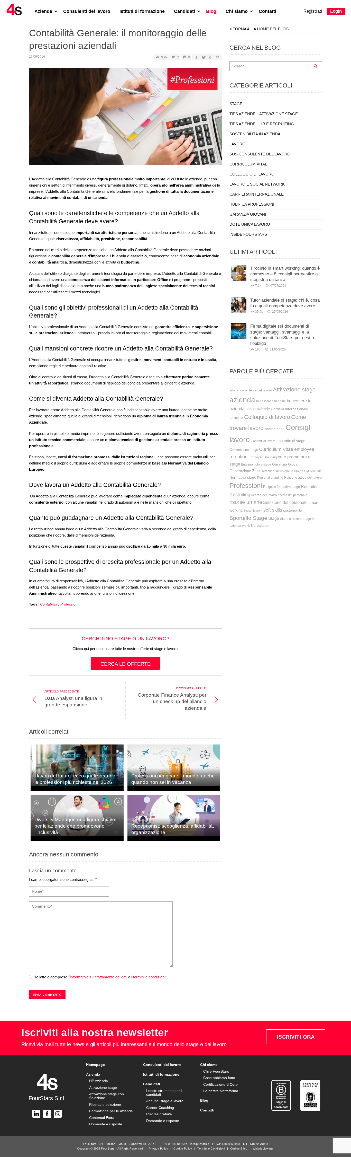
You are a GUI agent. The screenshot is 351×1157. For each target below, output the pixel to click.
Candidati (185, 11)
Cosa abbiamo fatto (219, 1078)
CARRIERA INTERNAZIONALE (256, 194)
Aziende (43, 11)
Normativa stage (242, 477)
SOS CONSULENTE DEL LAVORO (259, 154)
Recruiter (309, 486)
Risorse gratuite (159, 1114)
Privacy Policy (158, 1148)
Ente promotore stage (256, 464)
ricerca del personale (292, 495)
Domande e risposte (105, 1124)
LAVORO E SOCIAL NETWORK (257, 184)
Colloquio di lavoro (267, 417)
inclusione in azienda (290, 471)
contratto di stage (290, 441)
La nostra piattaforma (220, 1091)
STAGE (235, 104)
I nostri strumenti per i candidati (164, 1093)
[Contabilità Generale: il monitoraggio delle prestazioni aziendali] (125, 118)
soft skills (272, 510)
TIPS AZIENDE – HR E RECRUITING (261, 124)
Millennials (313, 471)
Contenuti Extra (101, 1118)
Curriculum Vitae (276, 449)
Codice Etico (238, 1148)
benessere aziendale (271, 401)
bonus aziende (257, 409)
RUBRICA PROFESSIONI (251, 204)
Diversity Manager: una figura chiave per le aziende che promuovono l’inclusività (74, 826)
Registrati (312, 11)
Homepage (95, 1065)
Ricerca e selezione (105, 1104)
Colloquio (236, 417)
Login (336, 11)
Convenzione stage (243, 450)
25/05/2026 (280, 311)
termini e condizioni (149, 977)
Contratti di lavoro (263, 441)
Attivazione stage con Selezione (106, 1096)
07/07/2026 (278, 285)
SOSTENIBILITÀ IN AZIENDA (254, 134)
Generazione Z (241, 471)
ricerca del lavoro (264, 495)
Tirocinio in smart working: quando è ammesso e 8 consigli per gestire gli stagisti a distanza (285, 274)
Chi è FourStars (216, 1071)
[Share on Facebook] (196, 57)
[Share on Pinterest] (217, 57)
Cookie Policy (182, 1148)
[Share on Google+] (210, 57)
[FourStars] (14, 9)
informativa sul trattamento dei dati (98, 977)
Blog (211, 11)
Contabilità (48, 604)
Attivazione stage (294, 389)
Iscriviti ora (296, 1037)
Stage (273, 518)
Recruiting (239, 494)
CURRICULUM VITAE (248, 164)
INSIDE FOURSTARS (248, 234)
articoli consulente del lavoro (250, 390)
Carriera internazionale (289, 409)
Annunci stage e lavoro (164, 1101)
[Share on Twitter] (203, 57)
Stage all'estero (291, 518)
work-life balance (256, 525)
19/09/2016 (37, 56)
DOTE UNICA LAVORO (249, 224)
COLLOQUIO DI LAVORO (251, 174)
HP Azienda (98, 1081)
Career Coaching (160, 1108)
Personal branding (270, 477)
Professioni (69, 604)
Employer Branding (262, 457)
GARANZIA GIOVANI (247, 214)
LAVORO (237, 144)
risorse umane (245, 502)
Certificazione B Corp (220, 1084)
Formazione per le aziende (111, 1111)
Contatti (267, 11)
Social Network (253, 510)
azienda (242, 400)
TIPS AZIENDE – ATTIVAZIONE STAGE (263, 114)
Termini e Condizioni (211, 1148)
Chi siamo (237, 11)
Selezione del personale (285, 502)
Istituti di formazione (142, 11)
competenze (274, 429)
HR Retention (264, 471)
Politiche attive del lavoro (303, 477)
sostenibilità (292, 510)
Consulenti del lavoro (86, 11)
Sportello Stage (248, 518)
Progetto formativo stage (281, 487)
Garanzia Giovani (286, 464)
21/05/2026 (277, 349)
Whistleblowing (263, 1148)
